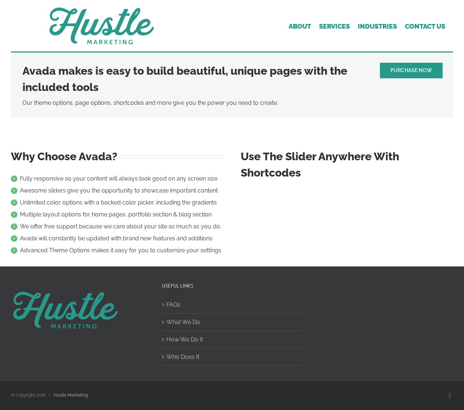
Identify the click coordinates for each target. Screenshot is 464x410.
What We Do (183, 322)
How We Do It (184, 339)
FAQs (173, 304)
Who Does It (182, 356)
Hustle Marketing (70, 395)
